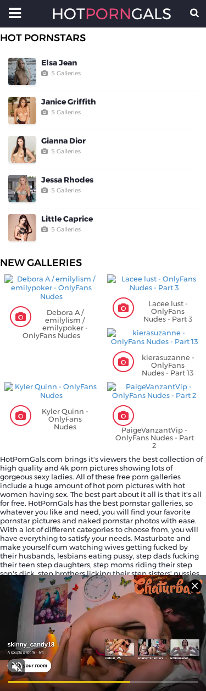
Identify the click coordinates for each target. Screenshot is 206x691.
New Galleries (41, 263)
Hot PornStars (43, 38)
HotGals (103, 13)
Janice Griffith (68, 102)
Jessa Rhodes (67, 180)
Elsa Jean (59, 63)
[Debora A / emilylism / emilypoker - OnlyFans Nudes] (51, 287)
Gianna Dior (63, 141)
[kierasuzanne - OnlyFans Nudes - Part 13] (154, 337)
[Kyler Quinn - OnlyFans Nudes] (51, 391)
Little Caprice (67, 219)
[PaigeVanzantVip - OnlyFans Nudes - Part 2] (154, 391)
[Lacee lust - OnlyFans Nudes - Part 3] (154, 283)
